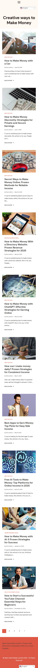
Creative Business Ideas (12, 592)
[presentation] (19, 43)
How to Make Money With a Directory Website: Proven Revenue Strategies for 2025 (18, 246)
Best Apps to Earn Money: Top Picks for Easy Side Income (19, 425)
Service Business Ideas (11, 238)
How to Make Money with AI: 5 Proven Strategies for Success (18, 539)
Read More (9, 80)
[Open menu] (19, 2)
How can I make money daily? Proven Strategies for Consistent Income (18, 369)
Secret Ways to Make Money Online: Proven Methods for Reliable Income (16, 184)
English (25, 8)
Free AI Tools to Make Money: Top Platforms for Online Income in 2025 (18, 482)
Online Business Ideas (11, 533)
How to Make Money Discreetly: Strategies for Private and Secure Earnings (18, 121)
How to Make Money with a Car (18, 62)
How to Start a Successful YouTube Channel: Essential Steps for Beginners (19, 600)
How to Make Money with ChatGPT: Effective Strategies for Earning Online (18, 308)
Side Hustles (8, 57)
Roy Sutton (9, 67)
